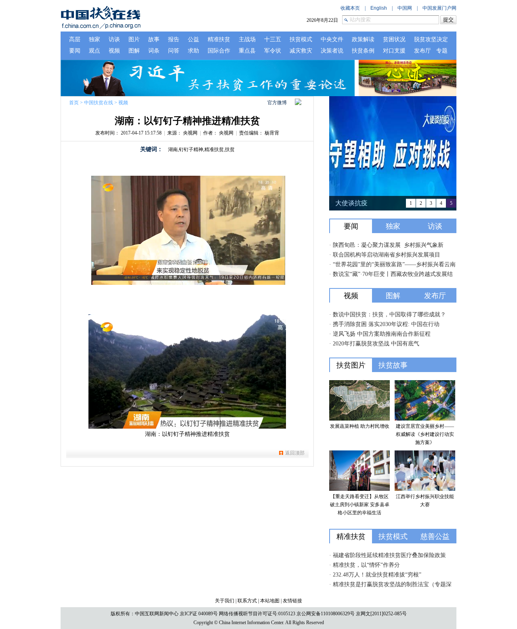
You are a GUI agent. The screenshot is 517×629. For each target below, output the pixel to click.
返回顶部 (295, 453)
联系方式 (247, 601)
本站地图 (270, 601)
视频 (123, 102)
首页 (74, 102)
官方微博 (277, 102)
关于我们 (224, 601)
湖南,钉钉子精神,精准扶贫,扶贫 (201, 149)
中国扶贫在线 (98, 102)
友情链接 (292, 601)
